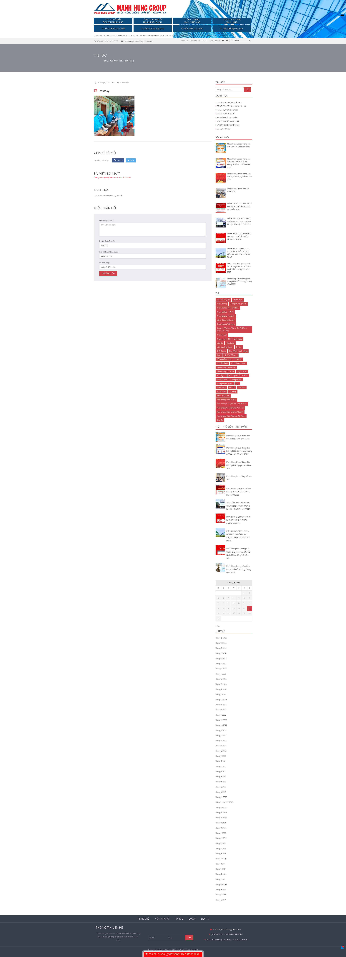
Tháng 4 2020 (221, 828)
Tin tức (204, 41)
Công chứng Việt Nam (226, 324)
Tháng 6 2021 (221, 776)
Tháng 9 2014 (221, 895)
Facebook (119, 160)
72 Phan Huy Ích (223, 300)
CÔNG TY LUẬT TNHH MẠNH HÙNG (231, 106)
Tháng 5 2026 (221, 643)
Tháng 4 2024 (221, 689)
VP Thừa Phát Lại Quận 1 (192, 29)
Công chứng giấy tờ (238, 304)
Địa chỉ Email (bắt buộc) (108, 252)
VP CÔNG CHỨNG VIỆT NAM (228, 125)
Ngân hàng (242, 371)
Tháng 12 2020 (221, 797)
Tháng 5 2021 (221, 782)
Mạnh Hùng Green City (226, 367)
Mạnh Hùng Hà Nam (225, 371)
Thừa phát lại (236, 379)
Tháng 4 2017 (221, 864)
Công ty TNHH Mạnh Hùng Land (192, 20)
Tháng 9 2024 (221, 679)
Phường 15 (221, 375)
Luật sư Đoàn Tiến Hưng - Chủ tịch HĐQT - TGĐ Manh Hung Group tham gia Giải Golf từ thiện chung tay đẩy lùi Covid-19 (160, 35)
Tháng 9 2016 (221, 874)
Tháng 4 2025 (221, 663)
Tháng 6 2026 (221, 638)
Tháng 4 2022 (221, 741)
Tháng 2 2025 (221, 669)
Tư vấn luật (221, 392)
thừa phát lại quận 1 (225, 383)
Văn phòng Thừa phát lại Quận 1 (230, 412)
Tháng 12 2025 (221, 653)
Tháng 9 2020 (221, 812)
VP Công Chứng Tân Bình (113, 29)
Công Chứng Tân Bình (225, 316)
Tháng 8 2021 (221, 766)
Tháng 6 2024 (221, 684)
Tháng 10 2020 (221, 807)
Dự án (211, 41)
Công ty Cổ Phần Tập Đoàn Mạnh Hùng (113, 20)
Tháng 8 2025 (221, 658)
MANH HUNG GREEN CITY (227, 110)
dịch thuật (230, 343)
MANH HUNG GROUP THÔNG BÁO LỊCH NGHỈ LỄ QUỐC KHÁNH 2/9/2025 (238, 520)
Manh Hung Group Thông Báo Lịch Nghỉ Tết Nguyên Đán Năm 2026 (238, 465)
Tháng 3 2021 (221, 787)
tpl (238, 383)
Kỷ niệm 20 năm (230, 355)
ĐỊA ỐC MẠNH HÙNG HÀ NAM (229, 102)
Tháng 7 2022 (221, 730)
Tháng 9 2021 (221, 761)
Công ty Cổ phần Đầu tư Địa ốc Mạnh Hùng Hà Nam (232, 329)
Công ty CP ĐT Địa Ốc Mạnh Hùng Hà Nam (152, 20)
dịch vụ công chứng (224, 347)
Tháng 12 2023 (221, 699)
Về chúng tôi (195, 41)
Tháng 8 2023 (221, 705)
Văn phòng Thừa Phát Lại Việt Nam (231, 416)
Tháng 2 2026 (221, 648)
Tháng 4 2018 (221, 848)
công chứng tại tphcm (225, 320)
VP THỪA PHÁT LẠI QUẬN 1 (227, 117)
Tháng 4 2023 (221, 710)
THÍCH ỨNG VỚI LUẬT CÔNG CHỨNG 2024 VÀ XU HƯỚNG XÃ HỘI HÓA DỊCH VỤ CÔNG (238, 506)
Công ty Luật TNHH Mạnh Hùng (231, 20)
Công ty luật (222, 335)
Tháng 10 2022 (221, 725)
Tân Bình (241, 387)
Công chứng (222, 304)
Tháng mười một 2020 (224, 802)
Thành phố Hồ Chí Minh (238, 375)
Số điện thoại (104, 263)
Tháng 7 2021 (221, 771)
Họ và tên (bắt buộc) (107, 241)
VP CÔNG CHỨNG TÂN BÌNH (228, 121)
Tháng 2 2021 (221, 792)
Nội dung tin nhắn (106, 220)
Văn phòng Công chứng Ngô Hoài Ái (231, 404)
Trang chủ (98, 35)
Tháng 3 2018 (221, 854)
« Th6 (218, 626)
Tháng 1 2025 (221, 674)
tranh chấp (221, 387)
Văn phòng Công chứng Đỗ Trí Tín (230, 408)
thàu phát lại (222, 379)
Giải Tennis (221, 351)
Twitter (131, 160)
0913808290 (176, 954)
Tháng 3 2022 (221, 746)
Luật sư (239, 359)
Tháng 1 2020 (221, 833)
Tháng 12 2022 (221, 720)
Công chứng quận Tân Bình (228, 308)
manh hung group (238, 363)
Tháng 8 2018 (221, 843)
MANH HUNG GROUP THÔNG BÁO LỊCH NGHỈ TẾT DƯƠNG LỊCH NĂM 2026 (238, 491)
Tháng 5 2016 (221, 879)
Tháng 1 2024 (221, 694)
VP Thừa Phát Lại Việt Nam (231, 29)
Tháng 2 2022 (221, 751)
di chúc (220, 343)
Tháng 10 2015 (221, 884)
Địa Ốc (220, 420)
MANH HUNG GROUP (225, 114)
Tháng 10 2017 (221, 859)
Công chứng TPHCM (225, 312)
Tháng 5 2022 (221, 735)
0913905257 (192, 954)
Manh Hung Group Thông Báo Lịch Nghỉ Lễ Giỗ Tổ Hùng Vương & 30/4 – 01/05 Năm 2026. (239, 451)
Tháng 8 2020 (221, 818)
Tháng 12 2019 (221, 838)
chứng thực (237, 300)
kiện (218, 355)
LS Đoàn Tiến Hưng (224, 359)
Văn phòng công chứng (226, 400)
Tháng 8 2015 (221, 889)
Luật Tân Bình (222, 363)
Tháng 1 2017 (220, 869)
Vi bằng (233, 392)
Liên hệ (217, 41)
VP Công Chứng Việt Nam (152, 29)
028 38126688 (157, 954)
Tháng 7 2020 (221, 823)
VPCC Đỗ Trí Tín (223, 396)
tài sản (231, 387)
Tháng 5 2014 (221, 900)
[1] (342, 949)
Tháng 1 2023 (221, 715)
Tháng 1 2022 (221, 756)
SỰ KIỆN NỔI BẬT (109, 35)
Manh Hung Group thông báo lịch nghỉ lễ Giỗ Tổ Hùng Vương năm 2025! (238, 569)
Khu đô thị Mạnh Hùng (238, 351)
